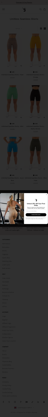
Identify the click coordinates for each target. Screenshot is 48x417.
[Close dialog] (46, 195)
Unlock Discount (36, 214)
